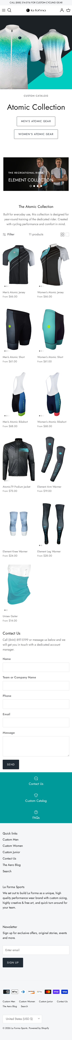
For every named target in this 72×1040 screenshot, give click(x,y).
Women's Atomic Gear (35, 134)
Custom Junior (11, 852)
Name (7, 659)
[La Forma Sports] (36, 10)
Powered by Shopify (39, 1028)
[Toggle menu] (3, 10)
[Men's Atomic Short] (19, 329)
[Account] (61, 10)
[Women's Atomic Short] (53, 329)
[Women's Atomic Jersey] (53, 265)
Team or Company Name (19, 677)
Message (9, 733)
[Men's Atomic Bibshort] (19, 394)
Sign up (13, 963)
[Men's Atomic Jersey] (19, 265)
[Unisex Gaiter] (19, 588)
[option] (36, 174)
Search (7, 871)
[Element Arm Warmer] (53, 459)
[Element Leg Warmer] (53, 524)
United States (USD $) (19, 1019)
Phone (7, 696)
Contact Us (9, 858)
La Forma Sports (19, 1028)
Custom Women (13, 846)
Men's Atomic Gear (36, 121)
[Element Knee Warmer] (19, 524)
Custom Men (10, 839)
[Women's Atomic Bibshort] (53, 394)
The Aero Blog (12, 865)
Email (6, 714)
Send (11, 764)
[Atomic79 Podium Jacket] (19, 459)
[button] (30, 186)
